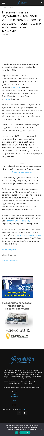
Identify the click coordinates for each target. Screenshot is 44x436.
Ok (16, 433)
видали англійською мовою (28, 235)
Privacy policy (24, 433)
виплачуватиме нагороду (17, 221)
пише (7, 99)
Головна (4, 8)
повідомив (16, 87)
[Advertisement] (22, 49)
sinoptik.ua (21, 409)
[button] (3, 3)
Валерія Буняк (9, 249)
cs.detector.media (10, 261)
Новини (11, 8)
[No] (41, 429)
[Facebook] (19, 413)
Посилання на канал (22, 172)
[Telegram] (25, 413)
